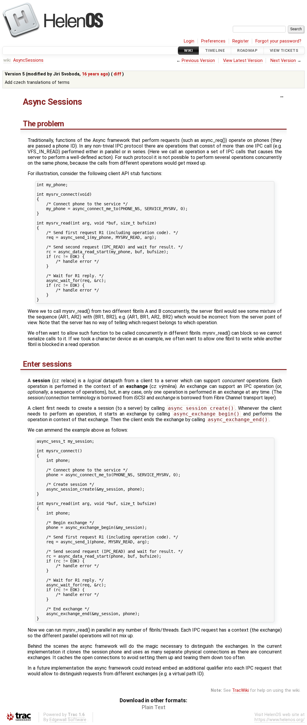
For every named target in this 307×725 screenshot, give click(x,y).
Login (189, 41)
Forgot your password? (278, 41)
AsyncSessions (28, 60)
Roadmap (247, 50)
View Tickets (284, 50)
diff (117, 74)
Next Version (283, 60)
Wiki (188, 50)
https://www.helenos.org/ (280, 719)
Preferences (213, 41)
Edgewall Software (67, 719)
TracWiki (240, 690)
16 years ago (95, 74)
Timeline (215, 50)
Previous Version (198, 60)
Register (240, 41)
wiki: (7, 60)
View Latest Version (243, 60)
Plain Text (153, 707)
